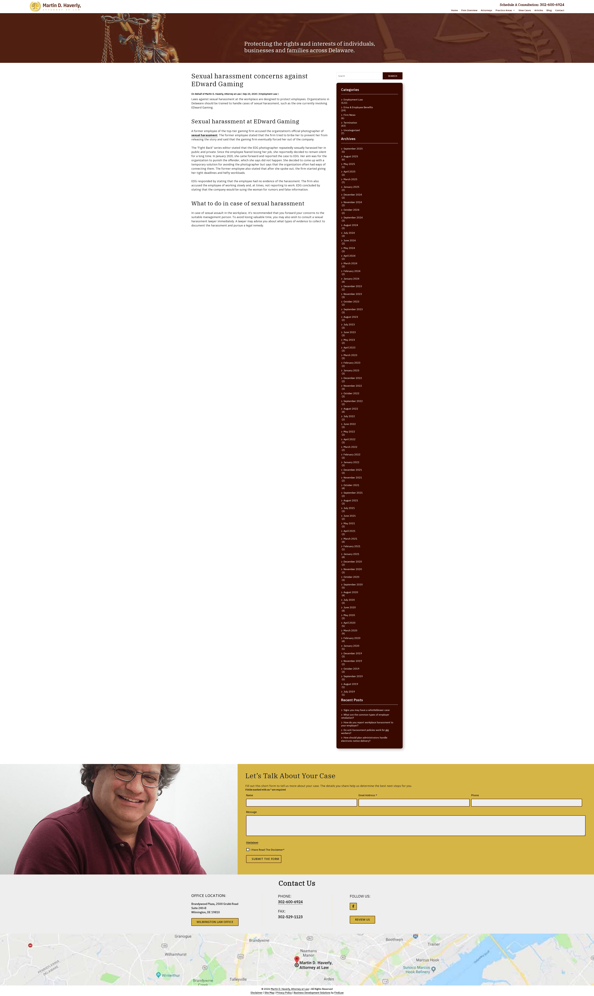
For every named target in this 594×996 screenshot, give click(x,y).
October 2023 (351, 301)
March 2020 (350, 630)
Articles (538, 10)
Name (249, 795)
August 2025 (351, 156)
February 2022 (352, 454)
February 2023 (352, 362)
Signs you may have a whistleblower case (367, 710)
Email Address (368, 795)
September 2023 (353, 309)
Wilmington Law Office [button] (215, 922)
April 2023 (349, 347)
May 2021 (349, 523)
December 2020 (353, 561)
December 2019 (353, 653)
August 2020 (351, 592)
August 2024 (351, 225)
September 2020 (353, 584)
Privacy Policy (284, 992)
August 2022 (351, 408)
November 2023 (353, 294)
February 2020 (352, 638)
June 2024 (350, 240)
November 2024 (353, 202)
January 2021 (351, 554)
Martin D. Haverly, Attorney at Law (223, 93)
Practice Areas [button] (504, 10)
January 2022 (351, 462)
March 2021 (350, 538)
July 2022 (349, 416)
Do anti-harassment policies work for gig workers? (365, 732)
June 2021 (350, 515)
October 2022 (351, 393)
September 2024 (353, 217)
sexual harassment (204, 135)
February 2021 (352, 546)
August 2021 (351, 500)
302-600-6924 (552, 4)
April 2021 (349, 530)
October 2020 (351, 576)
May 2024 (349, 248)
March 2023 (350, 355)
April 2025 (349, 171)
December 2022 (353, 378)
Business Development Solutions (312, 992)
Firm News (349, 114)
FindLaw (339, 992)
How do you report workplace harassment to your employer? (367, 724)
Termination (350, 122)
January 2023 (351, 370)
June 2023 (350, 332)
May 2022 (349, 431)
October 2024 (351, 209)
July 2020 (349, 599)
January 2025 (351, 186)
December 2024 (353, 194)
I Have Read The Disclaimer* (267, 849)
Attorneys (486, 10)
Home (454, 10)
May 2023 (349, 339)
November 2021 (353, 477)
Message (251, 812)
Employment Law (268, 93)
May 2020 (349, 615)
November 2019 (353, 661)
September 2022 (353, 401)
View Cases (525, 10)
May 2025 (349, 164)
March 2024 (350, 263)
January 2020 (351, 645)
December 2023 (353, 286)
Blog (549, 10)
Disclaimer (252, 842)
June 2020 (350, 607)
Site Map (269, 992)
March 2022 (350, 446)
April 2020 (349, 622)
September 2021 (353, 492)
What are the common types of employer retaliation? (365, 716)
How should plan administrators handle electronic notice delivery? (364, 739)
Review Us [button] (362, 919)
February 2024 (352, 271)
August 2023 (351, 316)
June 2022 (350, 424)
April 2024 (349, 255)
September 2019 (353, 676)
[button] (589, 991)
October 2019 (351, 668)
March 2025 (350, 179)
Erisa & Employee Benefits (358, 107)
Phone (475, 795)
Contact (559, 10)
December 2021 (353, 469)
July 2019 (349, 691)
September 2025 (353, 148)
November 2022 (353, 385)
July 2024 (349, 232)
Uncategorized (352, 130)
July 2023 (349, 324)
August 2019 (351, 684)
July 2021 (349, 508)
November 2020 (353, 569)
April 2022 (349, 439)
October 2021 (351, 485)
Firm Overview (469, 10)
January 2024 (351, 278)
